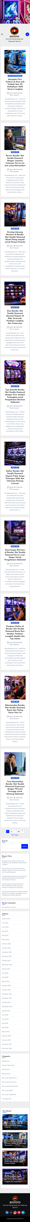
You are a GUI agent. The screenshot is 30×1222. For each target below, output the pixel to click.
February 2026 (6, 944)
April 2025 (5, 977)
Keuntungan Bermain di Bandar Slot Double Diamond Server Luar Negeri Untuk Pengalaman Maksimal (15, 555)
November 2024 (7, 998)
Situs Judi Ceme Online (9, 1082)
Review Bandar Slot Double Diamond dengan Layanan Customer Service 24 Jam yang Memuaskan (15, 161)
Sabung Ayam (6, 1073)
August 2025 (6, 969)
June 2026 (5, 927)
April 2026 (5, 935)
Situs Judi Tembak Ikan (15, 75)
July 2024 (5, 1015)
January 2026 (6, 948)
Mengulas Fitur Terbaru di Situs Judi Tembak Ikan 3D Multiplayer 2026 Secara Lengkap (15, 84)
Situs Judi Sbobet (7, 1090)
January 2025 (6, 990)
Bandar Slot (15, 152)
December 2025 (7, 952)
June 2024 (5, 1019)
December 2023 (7, 1044)
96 (19, 831)
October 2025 (6, 960)
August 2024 (6, 1011)
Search (5, 841)
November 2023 (7, 1048)
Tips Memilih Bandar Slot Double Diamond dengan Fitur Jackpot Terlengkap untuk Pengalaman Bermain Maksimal (15, 893)
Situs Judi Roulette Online (10, 1086)
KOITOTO (14, 37)
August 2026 (6, 918)
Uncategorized (6, 1099)
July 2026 (5, 923)
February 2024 (6, 1036)
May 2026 (5, 931)
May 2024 (5, 1023)
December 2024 (7, 994)
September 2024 (7, 1006)
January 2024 (6, 1040)
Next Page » (15, 835)
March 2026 (5, 939)
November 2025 (7, 956)
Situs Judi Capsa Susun (9, 1078)
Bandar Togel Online (8, 1065)
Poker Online (6, 1069)
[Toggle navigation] (2, 34)
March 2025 (5, 981)
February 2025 (6, 985)
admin (11, 93)
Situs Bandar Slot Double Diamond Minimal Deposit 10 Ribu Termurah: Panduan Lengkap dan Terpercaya (12, 885)
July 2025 (5, 973)
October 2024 (6, 1002)
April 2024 (5, 1027)
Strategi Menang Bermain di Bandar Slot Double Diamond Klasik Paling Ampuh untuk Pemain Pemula (15, 237)
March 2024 (5, 1031)
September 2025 (7, 964)
